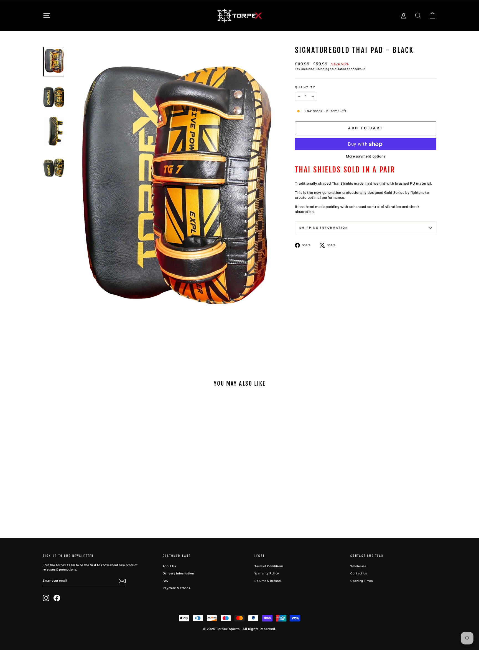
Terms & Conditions (269, 566)
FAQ (166, 581)
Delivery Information (178, 573)
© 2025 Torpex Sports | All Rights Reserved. (239, 629)
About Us (169, 566)
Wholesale (358, 566)
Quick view (89, 488)
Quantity (305, 87)
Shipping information (323, 227)
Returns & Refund (267, 581)
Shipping (322, 69)
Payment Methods (176, 588)
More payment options (365, 156)
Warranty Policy (266, 573)
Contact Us (358, 573)
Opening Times (361, 581)
